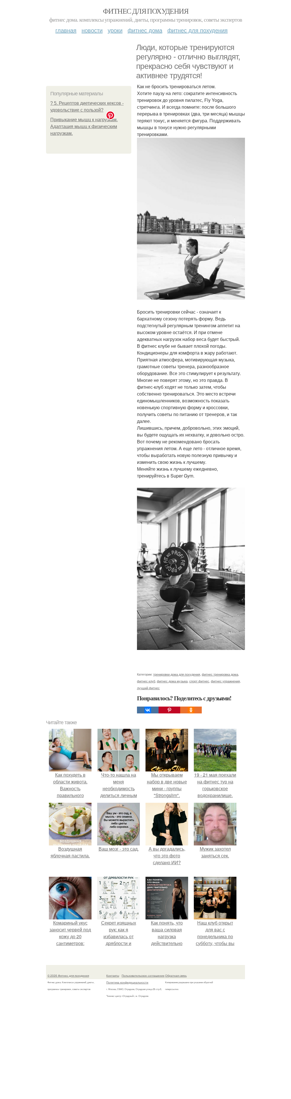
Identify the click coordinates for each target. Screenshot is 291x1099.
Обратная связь (176, 975)
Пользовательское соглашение (143, 975)
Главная (65, 30)
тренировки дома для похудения (176, 674)
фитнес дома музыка (172, 681)
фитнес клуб (146, 681)
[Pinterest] (169, 710)
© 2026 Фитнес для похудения (68, 975)
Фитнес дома (145, 30)
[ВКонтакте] (148, 710)
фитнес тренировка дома (220, 674)
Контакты (112, 975)
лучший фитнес (148, 688)
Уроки (115, 30)
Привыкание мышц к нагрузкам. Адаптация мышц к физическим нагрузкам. (84, 126)
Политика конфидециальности (127, 982)
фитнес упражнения (225, 681)
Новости (92, 30)
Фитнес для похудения (145, 11)
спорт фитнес (199, 681)
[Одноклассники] (191, 710)
